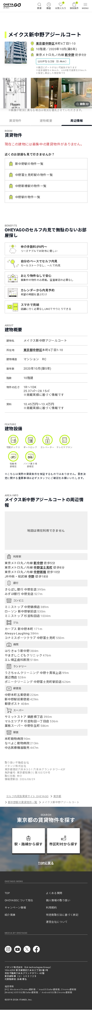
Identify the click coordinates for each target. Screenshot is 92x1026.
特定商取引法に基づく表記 (62, 914)
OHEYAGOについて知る (19, 900)
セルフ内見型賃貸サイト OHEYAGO (27, 796)
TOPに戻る (46, 863)
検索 (39, 8)
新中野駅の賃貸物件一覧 (22, 802)
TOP (7, 893)
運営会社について (57, 921)
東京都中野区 (45, 43)
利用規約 (51, 907)
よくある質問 (54, 893)
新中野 (69, 55)
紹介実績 (10, 914)
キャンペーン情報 (15, 907)
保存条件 (74, 5)
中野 (31, 576)
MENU (85, 8)
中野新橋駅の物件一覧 (30, 186)
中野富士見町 (43, 567)
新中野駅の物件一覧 (29, 163)
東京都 (57, 796)
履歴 (48, 8)
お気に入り (60, 5)
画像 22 (84, 104)
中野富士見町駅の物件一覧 (34, 175)
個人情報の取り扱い (58, 900)
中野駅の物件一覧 (27, 197)
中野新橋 (40, 572)
